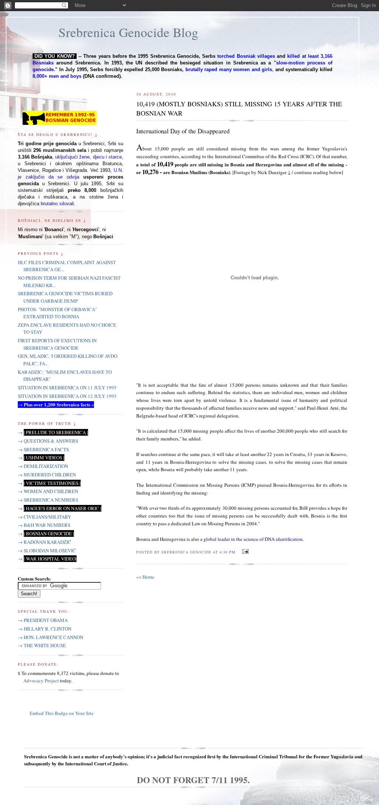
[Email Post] (244, 551)
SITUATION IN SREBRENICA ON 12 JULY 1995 (67, 396)
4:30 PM (227, 552)
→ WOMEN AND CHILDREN (48, 491)
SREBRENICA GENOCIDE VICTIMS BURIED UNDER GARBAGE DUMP (65, 297)
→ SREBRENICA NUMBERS (48, 499)
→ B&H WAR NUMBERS (44, 525)
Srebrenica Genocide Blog (128, 32)
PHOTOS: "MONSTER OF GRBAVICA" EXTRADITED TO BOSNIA (57, 313)
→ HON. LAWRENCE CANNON (50, 637)
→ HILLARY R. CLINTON (44, 628)
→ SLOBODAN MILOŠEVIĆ (47, 550)
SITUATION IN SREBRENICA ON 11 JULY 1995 (67, 387)
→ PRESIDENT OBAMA (43, 620)
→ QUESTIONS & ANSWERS (48, 441)
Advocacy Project (41, 680)
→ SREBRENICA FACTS (43, 449)
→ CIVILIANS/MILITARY (44, 516)
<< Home (145, 576)
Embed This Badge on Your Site (62, 713)
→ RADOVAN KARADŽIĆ (44, 542)
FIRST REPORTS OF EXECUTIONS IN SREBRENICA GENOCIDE (57, 344)
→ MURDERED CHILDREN (47, 474)
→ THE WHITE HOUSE (42, 645)
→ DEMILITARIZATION (43, 466)
